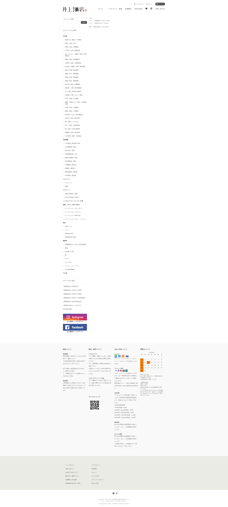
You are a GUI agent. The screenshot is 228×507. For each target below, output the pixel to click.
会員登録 (94, 468)
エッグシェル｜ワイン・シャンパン (76, 219)
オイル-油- (68, 262)
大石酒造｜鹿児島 (70, 175)
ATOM (97, 483)
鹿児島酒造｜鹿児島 (71, 172)
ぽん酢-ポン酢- (69, 251)
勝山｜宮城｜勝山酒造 (72, 70)
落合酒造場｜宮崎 (70, 161)
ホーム (100, 9)
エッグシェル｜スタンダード (74, 208)
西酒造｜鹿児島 (70, 168)
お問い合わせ (160, 9)
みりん (67, 258)
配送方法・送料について (72, 476)
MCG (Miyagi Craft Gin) (72, 197)
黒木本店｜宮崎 (70, 150)
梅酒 (66, 186)
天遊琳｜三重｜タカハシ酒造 (74, 95)
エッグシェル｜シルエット (73, 212)
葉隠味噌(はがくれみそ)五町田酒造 (75, 244)
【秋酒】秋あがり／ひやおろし (101, 23)
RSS (93, 483)
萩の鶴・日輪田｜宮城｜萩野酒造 (75, 66)
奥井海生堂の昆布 (70, 237)
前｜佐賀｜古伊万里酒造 (72, 129)
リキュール (68, 182)
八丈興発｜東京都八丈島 (72, 143)
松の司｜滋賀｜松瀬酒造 (72, 84)
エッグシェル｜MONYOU (73, 215)
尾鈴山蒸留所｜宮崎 (71, 157)
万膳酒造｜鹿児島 (70, 164)
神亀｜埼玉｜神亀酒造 (72, 73)
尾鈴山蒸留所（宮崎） (72, 193)
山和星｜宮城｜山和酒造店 (73, 63)
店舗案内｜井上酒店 (71, 479)
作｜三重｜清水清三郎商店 (73, 91)
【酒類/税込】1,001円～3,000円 (102, 20)
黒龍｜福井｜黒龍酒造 (72, 80)
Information (138, 9)
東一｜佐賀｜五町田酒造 (72, 125)
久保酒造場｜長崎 (70, 147)
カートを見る (95, 476)
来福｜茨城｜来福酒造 (72, 77)
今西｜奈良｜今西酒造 (72, 107)
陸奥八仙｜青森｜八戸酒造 (73, 40)
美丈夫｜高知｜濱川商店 (72, 118)
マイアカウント (140, 4)
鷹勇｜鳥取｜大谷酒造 (72, 111)
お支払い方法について (71, 472)
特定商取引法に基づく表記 (72, 483)
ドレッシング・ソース (72, 266)
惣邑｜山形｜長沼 (70, 43)
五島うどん (68, 226)
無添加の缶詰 (69, 233)
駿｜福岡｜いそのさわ (72, 121)
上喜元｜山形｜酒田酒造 (72, 50)
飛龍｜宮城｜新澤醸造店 (72, 59)
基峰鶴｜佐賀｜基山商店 (72, 132)
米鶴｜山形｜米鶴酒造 (72, 47)
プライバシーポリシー (98, 479)
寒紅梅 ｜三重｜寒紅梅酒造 (73, 88)
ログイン (150, 4)
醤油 (66, 248)
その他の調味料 (70, 269)
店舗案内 (128, 9)
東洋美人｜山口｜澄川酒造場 (74, 114)
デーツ (67, 230)
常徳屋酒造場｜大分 (71, 154)
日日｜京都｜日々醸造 (72, 98)
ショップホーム (69, 465)
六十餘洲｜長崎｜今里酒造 (73, 136)
